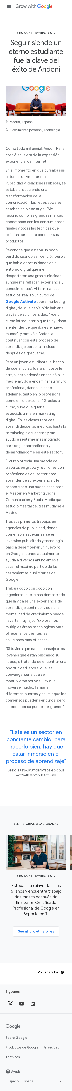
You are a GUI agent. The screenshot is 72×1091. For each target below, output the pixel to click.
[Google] (34, 6)
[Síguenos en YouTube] (21, 1004)
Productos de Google (22, 1047)
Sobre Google (16, 1038)
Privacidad (51, 1047)
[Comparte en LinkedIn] (33, 1004)
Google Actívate (21, 301)
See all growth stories (36, 932)
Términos (13, 1057)
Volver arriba (48, 972)
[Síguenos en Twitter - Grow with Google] (10, 1004)
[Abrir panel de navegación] (9, 6)
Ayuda (16, 1072)
